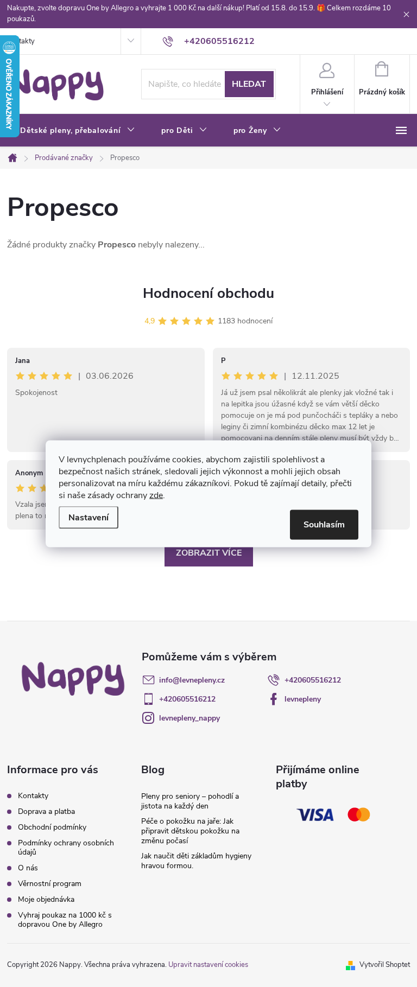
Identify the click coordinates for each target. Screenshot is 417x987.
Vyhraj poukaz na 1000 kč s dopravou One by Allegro (65, 919)
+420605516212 (313, 680)
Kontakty (21, 41)
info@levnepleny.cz (192, 680)
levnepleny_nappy (189, 718)
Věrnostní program (49, 883)
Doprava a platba (46, 811)
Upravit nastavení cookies (208, 965)
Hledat (249, 84)
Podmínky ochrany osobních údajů (66, 847)
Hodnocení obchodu (208, 293)
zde (156, 495)
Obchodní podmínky (52, 827)
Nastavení (88, 517)
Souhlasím (324, 524)
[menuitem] (77, 131)
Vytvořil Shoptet (384, 965)
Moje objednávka (46, 899)
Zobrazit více (209, 553)
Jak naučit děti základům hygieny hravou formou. (196, 861)
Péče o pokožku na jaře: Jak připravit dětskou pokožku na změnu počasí (190, 831)
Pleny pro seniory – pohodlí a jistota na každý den (190, 801)
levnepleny (303, 699)
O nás (28, 868)
